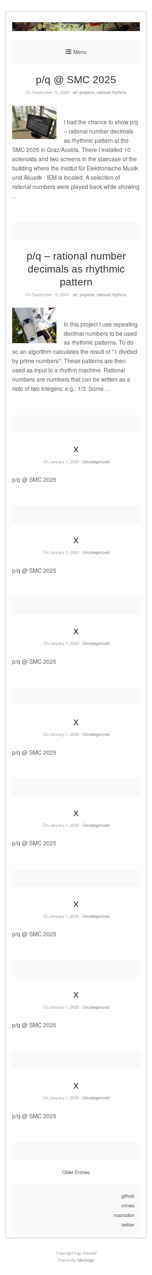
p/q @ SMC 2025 (76, 79)
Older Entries (76, 1172)
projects (87, 92)
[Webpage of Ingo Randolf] (76, 29)
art (75, 92)
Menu (80, 51)
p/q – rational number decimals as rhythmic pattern (76, 269)
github (127, 1195)
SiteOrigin (85, 1260)
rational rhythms (112, 92)
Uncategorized (96, 461)
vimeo (127, 1205)
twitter (127, 1224)
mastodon (123, 1214)
